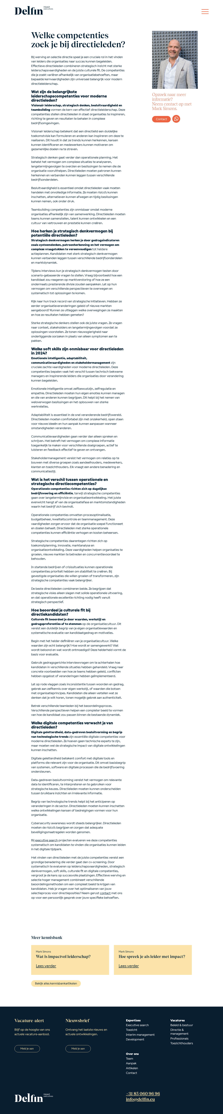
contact (105, 893)
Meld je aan (27, 1048)
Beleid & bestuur (181, 1025)
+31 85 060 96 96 (143, 1093)
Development (135, 1039)
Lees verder (46, 966)
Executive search (137, 1025)
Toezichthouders (181, 1043)
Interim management (140, 1034)
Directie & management (179, 1031)
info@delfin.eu (140, 1099)
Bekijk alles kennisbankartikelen (56, 983)
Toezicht (131, 1030)
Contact (161, 119)
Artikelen (132, 1068)
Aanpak (131, 1063)
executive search (46, 840)
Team (129, 1058)
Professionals (179, 1038)
